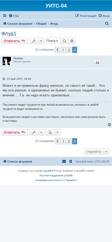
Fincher (18, 58)
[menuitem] (14, 16)
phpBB (47, 170)
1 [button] (63, 50)
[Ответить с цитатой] (97, 62)
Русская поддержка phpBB (56, 175)
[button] (57, 50)
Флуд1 (8, 33)
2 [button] (69, 50)
